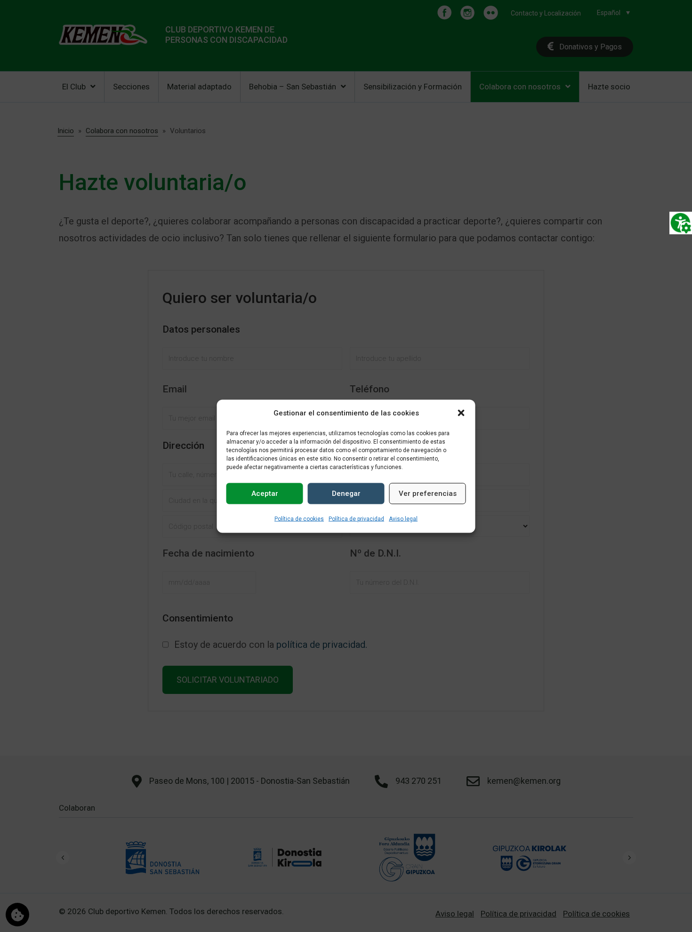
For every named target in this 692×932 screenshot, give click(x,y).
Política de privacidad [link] (356, 518)
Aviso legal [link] (403, 518)
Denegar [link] (346, 493)
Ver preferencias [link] (428, 493)
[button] (461, 413)
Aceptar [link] (264, 493)
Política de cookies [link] (299, 518)
